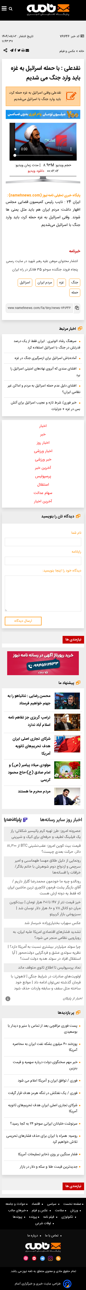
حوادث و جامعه (15, 1204)
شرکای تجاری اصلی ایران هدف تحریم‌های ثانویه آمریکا (31, 746)
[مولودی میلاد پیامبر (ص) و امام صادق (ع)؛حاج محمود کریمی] (67, 770)
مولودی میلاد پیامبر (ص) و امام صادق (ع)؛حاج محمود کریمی (29, 772)
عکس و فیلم (41, 1210)
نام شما (76, 533)
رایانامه (76, 552)
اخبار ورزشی (43, 451)
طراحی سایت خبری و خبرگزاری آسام (38, 1283)
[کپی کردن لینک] (76, 308)
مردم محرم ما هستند (34, 791)
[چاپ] (23, 51)
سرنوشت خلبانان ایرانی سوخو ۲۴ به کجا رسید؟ (43, 1124)
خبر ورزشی (43, 459)
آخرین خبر (43, 468)
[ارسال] (27, 51)
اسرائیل (25, 283)
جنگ (74, 283)
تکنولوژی (68, 1217)
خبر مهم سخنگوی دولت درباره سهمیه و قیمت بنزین (45, 1065)
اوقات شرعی (44, 1223)
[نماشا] (34, 1258)
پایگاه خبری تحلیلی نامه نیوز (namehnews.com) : (43, 195)
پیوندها (18, 1217)
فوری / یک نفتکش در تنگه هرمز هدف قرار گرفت (42, 1093)
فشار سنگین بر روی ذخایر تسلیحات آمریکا (47, 1154)
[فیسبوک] (14, 51)
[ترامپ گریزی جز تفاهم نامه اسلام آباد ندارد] (67, 722)
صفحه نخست (72, 1204)
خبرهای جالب (17, 1210)
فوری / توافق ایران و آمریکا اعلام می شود (47, 1081)
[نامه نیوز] (48, 9)
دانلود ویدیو (36, 171)
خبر (43, 434)
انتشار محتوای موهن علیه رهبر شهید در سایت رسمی (42, 261)
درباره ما (33, 1235)
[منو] (4, 9)
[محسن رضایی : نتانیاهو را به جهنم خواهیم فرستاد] (67, 701)
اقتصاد (37, 1204)
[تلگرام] (11, 51)
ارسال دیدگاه (23, 621)
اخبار (43, 426)
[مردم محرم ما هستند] (67, 796)
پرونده (33, 1217)
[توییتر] (18, 51)
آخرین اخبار (43, 501)
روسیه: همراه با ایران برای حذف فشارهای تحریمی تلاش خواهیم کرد (41, 1139)
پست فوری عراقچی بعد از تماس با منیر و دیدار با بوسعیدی (42, 1029)
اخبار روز (43, 443)
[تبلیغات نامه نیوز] (43, 114)
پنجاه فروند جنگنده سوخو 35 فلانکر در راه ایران (45, 270)
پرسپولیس (43, 476)
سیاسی (52, 1204)
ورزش (75, 1210)
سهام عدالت (43, 493)
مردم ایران (45, 283)
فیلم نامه (49, 1217)
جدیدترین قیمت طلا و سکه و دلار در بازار (48, 1167)
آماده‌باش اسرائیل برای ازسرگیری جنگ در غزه (45, 358)
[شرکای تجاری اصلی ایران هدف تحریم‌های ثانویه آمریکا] (67, 743)
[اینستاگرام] (50, 1258)
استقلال (43, 485)
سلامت (60, 1210)
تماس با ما (52, 1235)
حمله (74, 293)
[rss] (58, 1258)
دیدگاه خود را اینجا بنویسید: (61, 571)
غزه (61, 283)
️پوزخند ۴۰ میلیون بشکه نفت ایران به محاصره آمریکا (45, 1047)
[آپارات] (25, 1258)
